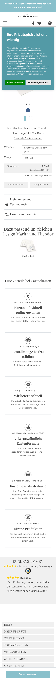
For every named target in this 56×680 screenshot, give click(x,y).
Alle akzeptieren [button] (15, 82)
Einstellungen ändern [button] (38, 82)
